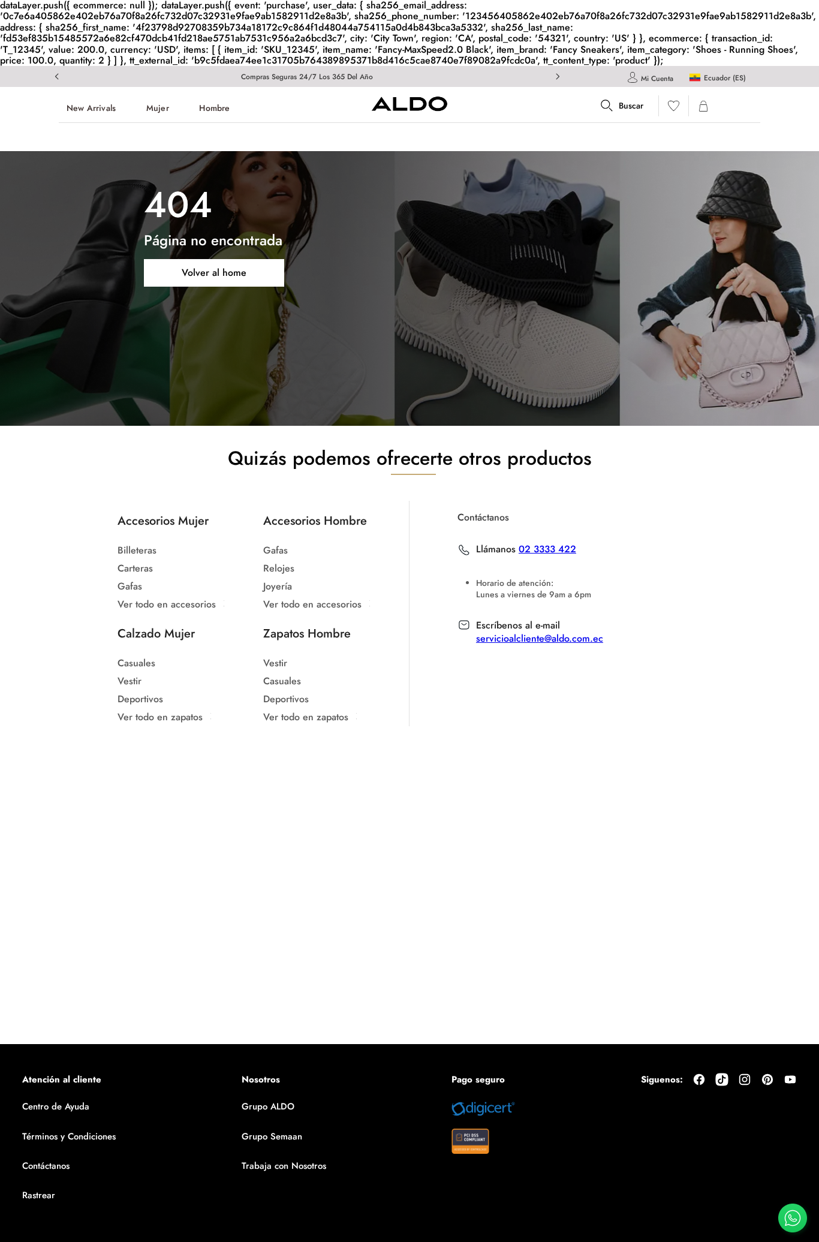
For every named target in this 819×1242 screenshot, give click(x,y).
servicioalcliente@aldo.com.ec (539, 638)
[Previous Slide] (57, 76)
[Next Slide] (557, 76)
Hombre (214, 108)
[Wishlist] (673, 108)
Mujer (157, 108)
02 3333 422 (547, 549)
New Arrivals (91, 108)
